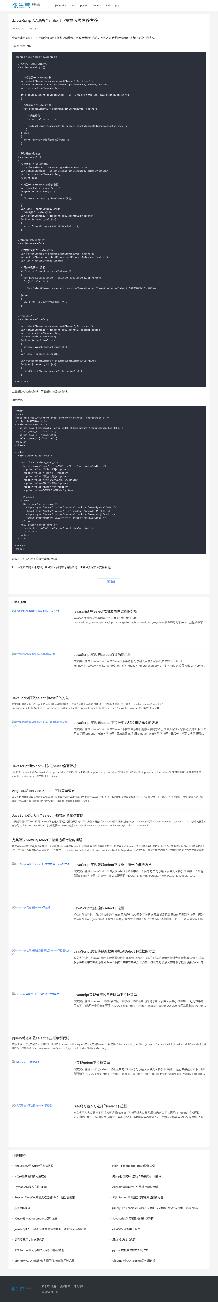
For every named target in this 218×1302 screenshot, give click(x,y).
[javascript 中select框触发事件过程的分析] (41, 627)
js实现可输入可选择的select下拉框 (100, 1106)
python (84, 5)
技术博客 (65, 1286)
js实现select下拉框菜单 (92, 1063)
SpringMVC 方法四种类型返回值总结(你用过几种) (44, 1260)
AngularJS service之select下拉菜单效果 (43, 791)
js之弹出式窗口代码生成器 (30, 1176)
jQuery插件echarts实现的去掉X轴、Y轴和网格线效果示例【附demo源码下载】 (157, 1208)
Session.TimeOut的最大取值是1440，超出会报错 (44, 1197)
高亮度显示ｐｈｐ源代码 (29, 1239)
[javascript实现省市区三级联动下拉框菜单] (41, 1010)
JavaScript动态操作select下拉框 (99, 908)
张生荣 (54, 1291)
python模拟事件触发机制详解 (130, 1250)
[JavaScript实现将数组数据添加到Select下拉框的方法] (41, 967)
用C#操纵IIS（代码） (125, 1239)
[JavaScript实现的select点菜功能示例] (41, 670)
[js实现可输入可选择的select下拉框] (41, 1122)
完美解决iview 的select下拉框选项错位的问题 (47, 840)
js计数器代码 (22, 1208)
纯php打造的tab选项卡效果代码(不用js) (136, 1176)
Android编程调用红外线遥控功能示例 (135, 1187)
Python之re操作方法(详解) (30, 1187)
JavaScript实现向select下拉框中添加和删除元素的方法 (116, 723)
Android (97, 5)
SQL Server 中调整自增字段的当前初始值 (137, 1197)
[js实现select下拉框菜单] (41, 1078)
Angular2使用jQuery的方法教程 (33, 1165)
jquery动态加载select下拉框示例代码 (40, 1038)
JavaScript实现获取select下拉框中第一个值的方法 (113, 865)
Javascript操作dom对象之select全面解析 (44, 766)
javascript (60, 5)
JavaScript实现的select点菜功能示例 (102, 655)
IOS (108, 5)
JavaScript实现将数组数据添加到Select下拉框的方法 (114, 951)
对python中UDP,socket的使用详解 (133, 1260)
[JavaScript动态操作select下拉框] (41, 924)
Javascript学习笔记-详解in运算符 (133, 1218)
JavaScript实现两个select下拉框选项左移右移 (47, 815)
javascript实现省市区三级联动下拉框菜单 (105, 995)
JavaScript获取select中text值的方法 (40, 698)
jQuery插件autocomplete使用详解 (35, 1218)
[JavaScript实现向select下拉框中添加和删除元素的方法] (41, 738)
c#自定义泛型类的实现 (126, 1229)
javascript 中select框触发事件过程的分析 (105, 611)
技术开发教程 (49, 1286)
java (73, 5)
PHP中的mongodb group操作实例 (133, 1165)
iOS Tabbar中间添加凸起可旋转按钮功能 (39, 1250)
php (117, 5)
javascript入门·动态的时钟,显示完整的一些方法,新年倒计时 (50, 1229)
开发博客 (78, 1286)
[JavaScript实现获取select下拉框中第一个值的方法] (41, 880)
